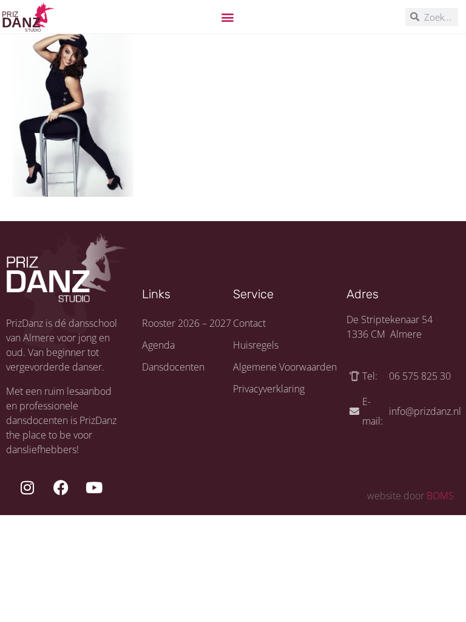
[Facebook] (61, 488)
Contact (249, 323)
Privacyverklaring (269, 388)
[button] (228, 17)
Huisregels (256, 345)
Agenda (158, 345)
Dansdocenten (173, 367)
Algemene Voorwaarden (285, 367)
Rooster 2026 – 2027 (186, 323)
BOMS (440, 495)
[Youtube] (94, 488)
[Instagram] (27, 488)
